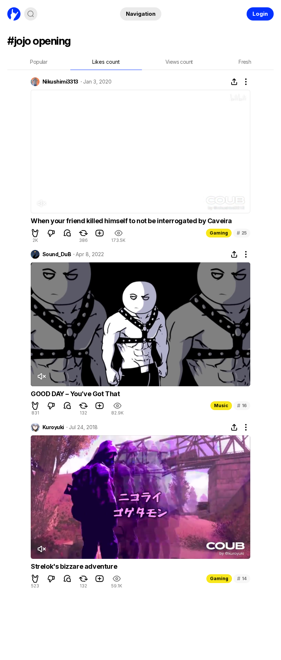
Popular (38, 62)
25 (242, 233)
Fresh (245, 62)
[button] (35, 233)
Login (260, 13)
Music (221, 405)
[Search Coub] (30, 14)
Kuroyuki (53, 427)
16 (242, 405)
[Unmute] (41, 203)
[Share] (234, 81)
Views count (178, 62)
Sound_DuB (56, 254)
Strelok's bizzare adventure (74, 566)
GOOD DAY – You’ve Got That (75, 394)
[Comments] (67, 233)
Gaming (219, 233)
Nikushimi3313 (60, 81)
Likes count (106, 62)
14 (242, 578)
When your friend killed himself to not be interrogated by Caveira (131, 221)
